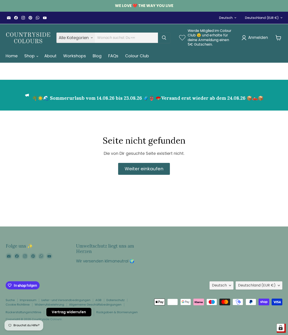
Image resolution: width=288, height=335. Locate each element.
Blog (97, 56)
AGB (98, 300)
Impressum (28, 300)
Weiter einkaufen (144, 169)
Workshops (74, 56)
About (50, 56)
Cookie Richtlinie (18, 304)
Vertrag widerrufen (69, 312)
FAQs (113, 56)
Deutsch (226, 18)
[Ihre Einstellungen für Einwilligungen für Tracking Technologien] (280, 327)
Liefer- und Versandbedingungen (65, 300)
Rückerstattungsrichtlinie (23, 312)
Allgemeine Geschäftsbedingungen (95, 304)
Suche (10, 300)
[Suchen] (164, 38)
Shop (30, 56)
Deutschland (262, 18)
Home (12, 56)
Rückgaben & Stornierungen (117, 312)
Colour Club (137, 56)
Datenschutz (115, 300)
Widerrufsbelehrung (49, 304)
